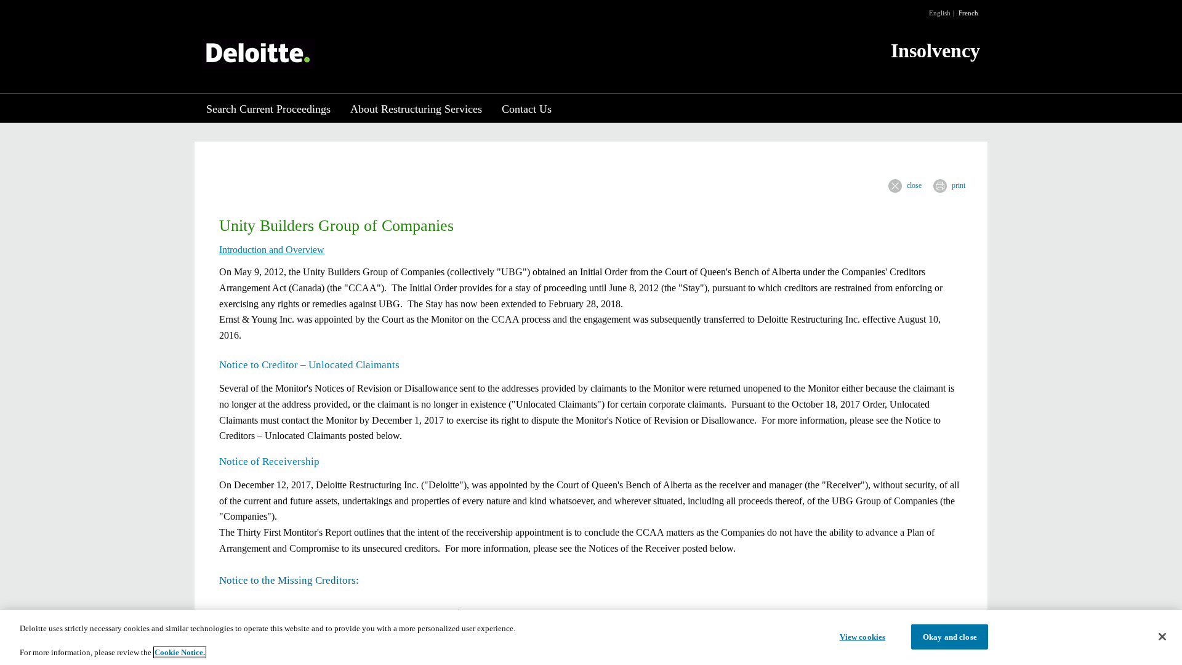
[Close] (1162, 636)
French (968, 13)
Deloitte (258, 54)
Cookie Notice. (180, 652)
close (914, 185)
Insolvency (935, 50)
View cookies (863, 636)
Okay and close (950, 636)
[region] (591, 637)
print (958, 185)
